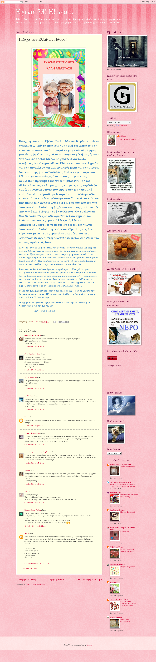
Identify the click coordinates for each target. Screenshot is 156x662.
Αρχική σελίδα (57, 579)
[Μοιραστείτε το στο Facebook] (66, 322)
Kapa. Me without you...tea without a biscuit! (123, 528)
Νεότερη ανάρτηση (26, 579)
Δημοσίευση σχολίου (29, 568)
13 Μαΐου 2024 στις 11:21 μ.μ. (35, 526)
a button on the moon (117, 564)
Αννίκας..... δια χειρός (118, 510)
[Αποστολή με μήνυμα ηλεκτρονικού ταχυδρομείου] (59, 322)
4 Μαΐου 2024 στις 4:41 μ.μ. (34, 444)
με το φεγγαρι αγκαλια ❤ (120, 464)
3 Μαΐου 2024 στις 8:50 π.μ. (34, 346)
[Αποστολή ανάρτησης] (54, 321)
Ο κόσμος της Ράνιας (32, 335)
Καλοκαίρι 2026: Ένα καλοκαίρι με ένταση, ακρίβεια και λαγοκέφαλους (123, 485)
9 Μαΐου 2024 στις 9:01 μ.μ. (34, 502)
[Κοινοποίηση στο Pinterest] (68, 322)
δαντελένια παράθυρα (128, 466)
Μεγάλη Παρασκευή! (127, 512)
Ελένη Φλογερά (30, 377)
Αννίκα (27, 470)
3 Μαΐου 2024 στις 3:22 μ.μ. (34, 370)
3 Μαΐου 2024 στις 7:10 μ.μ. (34, 409)
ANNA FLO (28, 396)
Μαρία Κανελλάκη (32, 433)
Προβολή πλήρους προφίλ (126, 139)
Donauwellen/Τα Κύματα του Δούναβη (129, 495)
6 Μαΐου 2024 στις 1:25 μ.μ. (34, 484)
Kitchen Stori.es (115, 492)
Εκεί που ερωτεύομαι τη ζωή (121, 482)
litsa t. (26, 417)
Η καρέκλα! (124, 531)
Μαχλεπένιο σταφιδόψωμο (125, 620)
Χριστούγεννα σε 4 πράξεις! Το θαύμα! (127, 550)
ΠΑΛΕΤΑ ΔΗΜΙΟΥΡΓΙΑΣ (119, 599)
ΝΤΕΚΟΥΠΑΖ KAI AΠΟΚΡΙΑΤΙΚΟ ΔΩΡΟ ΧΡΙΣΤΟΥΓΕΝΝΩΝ (128, 604)
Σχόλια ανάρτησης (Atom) (35, 584)
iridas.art (113, 582)
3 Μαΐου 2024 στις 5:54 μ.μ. (34, 388)
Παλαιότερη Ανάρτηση (90, 579)
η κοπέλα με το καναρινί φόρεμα (37, 452)
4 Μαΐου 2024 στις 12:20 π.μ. (34, 425)
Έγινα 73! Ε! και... (45, 11)
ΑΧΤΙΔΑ (122, 136)
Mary (26, 491)
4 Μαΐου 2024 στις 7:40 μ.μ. (34, 463)
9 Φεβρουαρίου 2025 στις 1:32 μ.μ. (36, 563)
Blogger (89, 645)
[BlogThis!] (61, 322)
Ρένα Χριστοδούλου (32, 354)
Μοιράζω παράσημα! (127, 567)
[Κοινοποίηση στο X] (63, 322)
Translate (124, 125)
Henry (26, 533)
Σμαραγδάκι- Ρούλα (32, 510)
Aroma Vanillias (116, 617)
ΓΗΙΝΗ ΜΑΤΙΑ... (116, 547)
